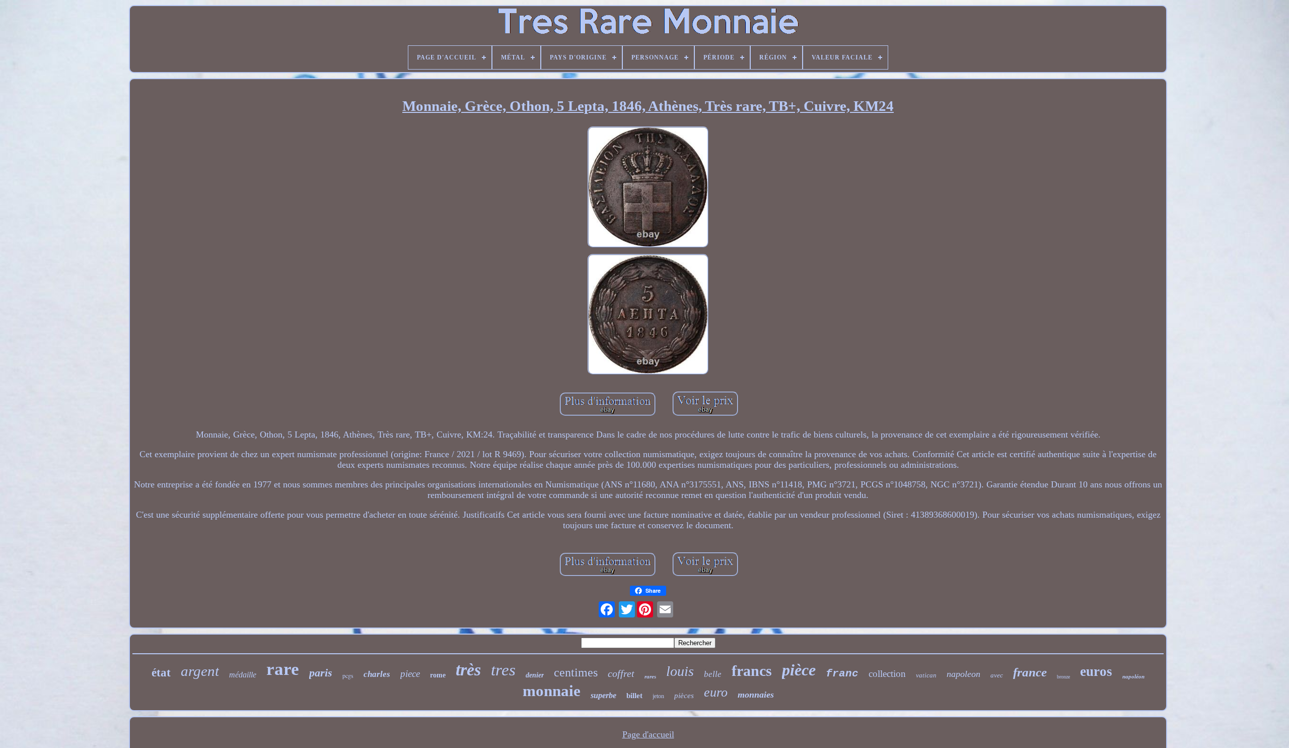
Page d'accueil (648, 734)
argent (200, 671)
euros (1096, 671)
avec (996, 675)
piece (410, 673)
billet (634, 696)
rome (438, 675)
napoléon (1133, 676)
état (161, 672)
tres (503, 670)
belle (713, 674)
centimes (576, 672)
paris (320, 672)
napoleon (963, 674)
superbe (603, 695)
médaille (242, 674)
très (468, 669)
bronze (1063, 676)
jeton (658, 696)
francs (752, 670)
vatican (926, 675)
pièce (799, 670)
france (1030, 672)
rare (282, 669)
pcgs (347, 675)
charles (377, 674)
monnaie (552, 691)
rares (650, 676)
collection (887, 673)
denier (535, 675)
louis (680, 671)
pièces (684, 696)
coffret (621, 673)
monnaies (756, 695)
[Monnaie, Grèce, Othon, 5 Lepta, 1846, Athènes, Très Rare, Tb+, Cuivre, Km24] (648, 188)
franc (842, 673)
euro (716, 692)
